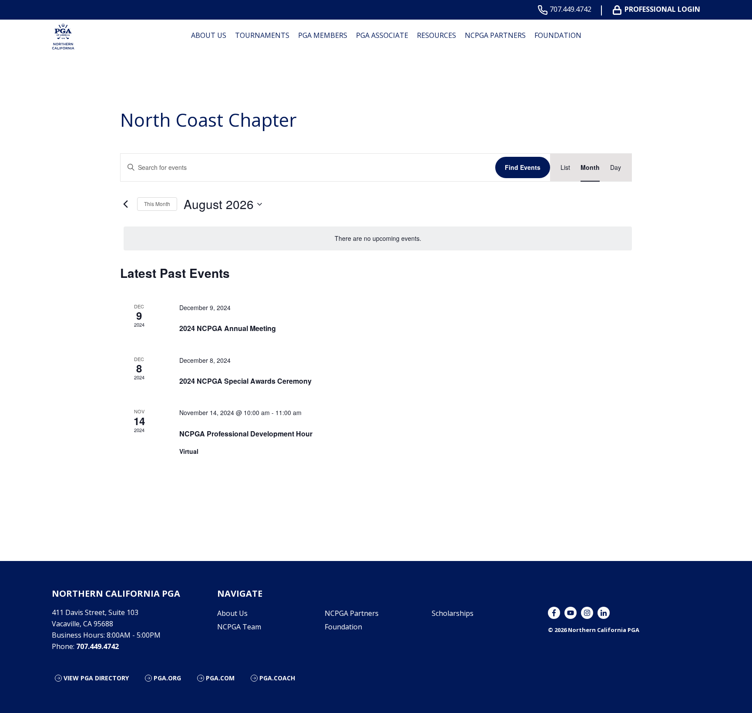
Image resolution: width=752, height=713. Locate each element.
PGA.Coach (277, 678)
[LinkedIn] (604, 613)
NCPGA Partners (495, 35)
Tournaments (262, 35)
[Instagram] (587, 613)
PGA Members (322, 35)
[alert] (378, 238)
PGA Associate (382, 35)
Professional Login (662, 9)
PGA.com (220, 678)
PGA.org (167, 678)
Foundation (557, 35)
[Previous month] (125, 204)
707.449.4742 (570, 9)
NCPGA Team (239, 627)
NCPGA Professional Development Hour (245, 434)
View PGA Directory (96, 678)
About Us (208, 35)
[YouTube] (570, 613)
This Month (157, 203)
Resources (436, 35)
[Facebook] (554, 613)
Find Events (522, 167)
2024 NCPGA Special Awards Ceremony (245, 381)
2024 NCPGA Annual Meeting (227, 328)
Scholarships (452, 613)
